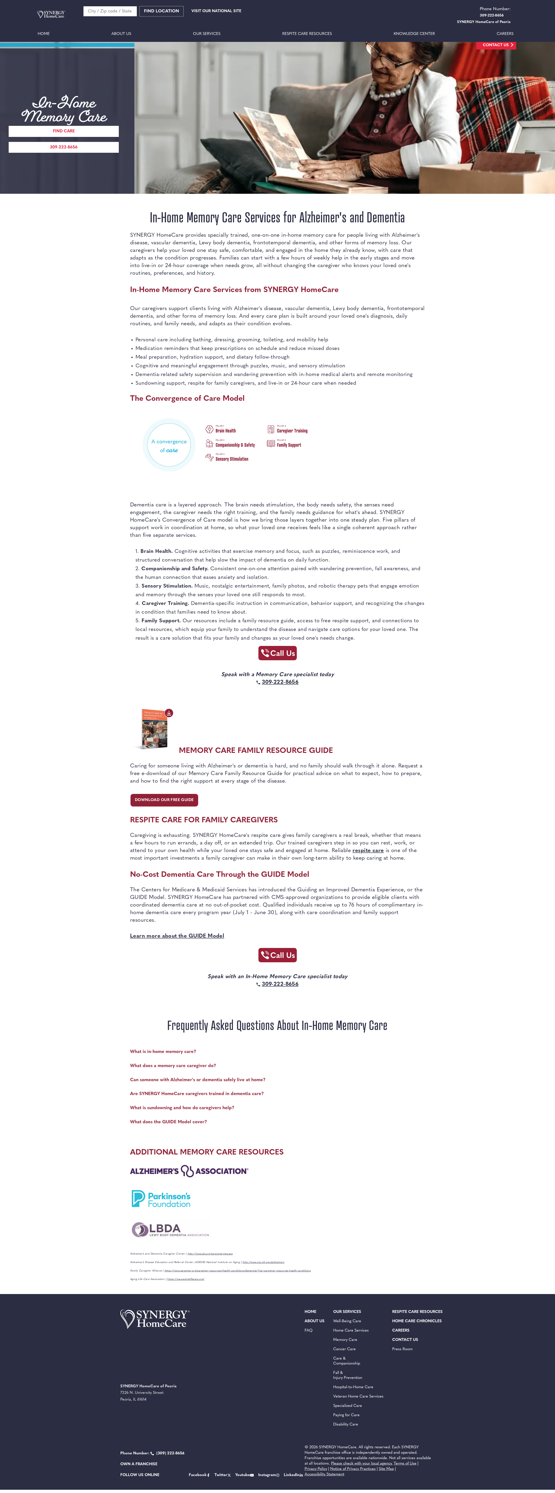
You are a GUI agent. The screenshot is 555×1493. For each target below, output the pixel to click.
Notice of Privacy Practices (353, 1469)
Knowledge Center (414, 34)
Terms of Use (405, 1464)
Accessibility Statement (324, 1475)
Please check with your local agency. (362, 1464)
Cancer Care (344, 1349)
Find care (64, 131)
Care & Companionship (346, 1361)
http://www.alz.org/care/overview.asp (210, 1254)
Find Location (161, 11)
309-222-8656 (64, 147)
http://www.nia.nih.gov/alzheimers (263, 1262)
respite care (368, 850)
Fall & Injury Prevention (347, 1375)
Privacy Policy (316, 1469)
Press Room (402, 1349)
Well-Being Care (347, 1321)
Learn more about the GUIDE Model (177, 936)
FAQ (309, 1331)
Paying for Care (346, 1415)
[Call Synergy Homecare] (277, 654)
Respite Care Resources (307, 34)
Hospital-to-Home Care (353, 1387)
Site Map (386, 1469)
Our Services (206, 34)
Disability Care (345, 1425)
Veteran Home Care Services (358, 1397)
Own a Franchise (138, 1464)
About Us (121, 34)
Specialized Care (347, 1406)
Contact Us (496, 45)
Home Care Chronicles (417, 1321)
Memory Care (345, 1340)
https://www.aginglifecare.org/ (185, 1279)
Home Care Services (351, 1331)
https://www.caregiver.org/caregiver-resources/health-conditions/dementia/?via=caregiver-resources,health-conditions (238, 1271)
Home (44, 34)
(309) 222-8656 (152, 1453)
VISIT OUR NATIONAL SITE (216, 11)
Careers (505, 34)
